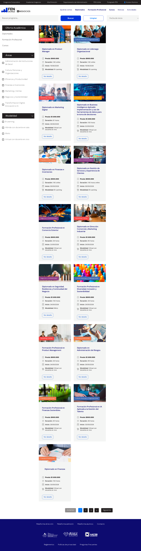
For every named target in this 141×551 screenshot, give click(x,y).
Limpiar (93, 18)
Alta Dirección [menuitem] (52, 2)
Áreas (9, 55)
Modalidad (11, 115)
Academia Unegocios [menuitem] (33, 2)
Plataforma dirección (44, 524)
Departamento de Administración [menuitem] (75, 2)
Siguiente (107, 510)
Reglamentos (49, 545)
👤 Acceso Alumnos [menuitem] (131, 2)
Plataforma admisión (65, 524)
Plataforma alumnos (85, 524)
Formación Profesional (12, 40)
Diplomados (7, 34)
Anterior (70, 510)
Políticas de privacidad (67, 545)
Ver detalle (48, 76)
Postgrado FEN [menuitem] (112, 2)
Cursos (5, 45)
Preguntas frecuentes (88, 545)
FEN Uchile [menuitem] (97, 2)
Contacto (101, 524)
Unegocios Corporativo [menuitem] (11, 2)
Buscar (71, 18)
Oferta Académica (15, 28)
